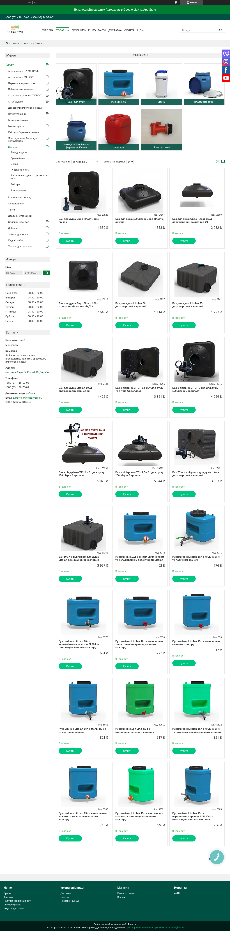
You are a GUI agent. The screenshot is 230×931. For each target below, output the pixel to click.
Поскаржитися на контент (141, 927)
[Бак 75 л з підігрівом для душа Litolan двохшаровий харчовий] (197, 443)
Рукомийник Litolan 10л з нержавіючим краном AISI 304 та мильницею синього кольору (79, 644)
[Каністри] (118, 129)
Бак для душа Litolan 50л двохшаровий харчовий (131, 305)
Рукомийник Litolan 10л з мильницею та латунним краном (196, 558)
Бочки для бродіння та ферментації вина (29, 177)
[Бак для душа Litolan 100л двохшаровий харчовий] (83, 359)
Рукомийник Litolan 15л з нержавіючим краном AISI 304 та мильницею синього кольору (192, 816)
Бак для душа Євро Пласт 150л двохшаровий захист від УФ (192, 220)
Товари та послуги (21, 43)
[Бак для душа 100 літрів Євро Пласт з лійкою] (140, 190)
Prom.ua (132, 924)
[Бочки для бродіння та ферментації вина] (76, 129)
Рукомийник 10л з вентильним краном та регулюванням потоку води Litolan (139, 558)
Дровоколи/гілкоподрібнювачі (25, 107)
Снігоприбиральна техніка (23, 132)
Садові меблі (15, 240)
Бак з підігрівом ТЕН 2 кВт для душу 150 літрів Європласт (81, 474)
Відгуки (121, 897)
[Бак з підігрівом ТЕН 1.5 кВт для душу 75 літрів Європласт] (140, 359)
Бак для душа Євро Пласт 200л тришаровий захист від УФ (78, 305)
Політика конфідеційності (17, 900)
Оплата (129, 30)
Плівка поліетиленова (21, 89)
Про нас (8, 893)
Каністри (15, 184)
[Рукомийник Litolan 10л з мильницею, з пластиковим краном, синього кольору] (140, 612)
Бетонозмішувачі (18, 120)
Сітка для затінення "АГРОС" (25, 95)
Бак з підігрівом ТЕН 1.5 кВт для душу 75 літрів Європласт (139, 389)
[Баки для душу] (76, 84)
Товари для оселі (18, 234)
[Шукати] (221, 30)
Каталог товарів (126, 893)
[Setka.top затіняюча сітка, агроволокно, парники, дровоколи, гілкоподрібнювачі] (14, 29)
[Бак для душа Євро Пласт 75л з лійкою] (83, 190)
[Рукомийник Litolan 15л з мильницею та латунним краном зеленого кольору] (197, 700)
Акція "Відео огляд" (14, 908)
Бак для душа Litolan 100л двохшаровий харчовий (75, 389)
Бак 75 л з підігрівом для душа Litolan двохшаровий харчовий (196, 474)
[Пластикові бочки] (204, 84)
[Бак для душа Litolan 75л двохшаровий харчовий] (197, 274)
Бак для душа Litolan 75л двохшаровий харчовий (188, 305)
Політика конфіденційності (170, 927)
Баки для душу (18, 152)
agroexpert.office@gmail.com (28, 397)
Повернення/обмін (70, 900)
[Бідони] (161, 84)
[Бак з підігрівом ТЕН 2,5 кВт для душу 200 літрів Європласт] (140, 443)
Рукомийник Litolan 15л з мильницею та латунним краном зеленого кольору (196, 730)
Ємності (12, 147)
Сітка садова (15, 101)
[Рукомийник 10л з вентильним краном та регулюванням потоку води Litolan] (140, 528)
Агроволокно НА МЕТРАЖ (23, 71)
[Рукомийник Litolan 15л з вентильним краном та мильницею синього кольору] (83, 784)
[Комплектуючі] (161, 129)
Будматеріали (16, 126)
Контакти (99, 30)
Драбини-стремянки (20, 215)
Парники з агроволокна (21, 83)
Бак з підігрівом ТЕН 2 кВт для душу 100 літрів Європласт (195, 389)
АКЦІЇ (177, 893)
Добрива (13, 228)
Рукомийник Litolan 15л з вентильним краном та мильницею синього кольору (83, 816)
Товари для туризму (20, 246)
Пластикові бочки (19, 169)
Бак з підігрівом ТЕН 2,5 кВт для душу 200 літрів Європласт (139, 474)
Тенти (11, 209)
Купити (70, 240)
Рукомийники (17, 158)
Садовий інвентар (18, 221)
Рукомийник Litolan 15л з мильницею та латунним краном (82, 730)
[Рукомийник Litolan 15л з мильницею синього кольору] (197, 612)
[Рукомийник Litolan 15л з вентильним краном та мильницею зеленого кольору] (140, 784)
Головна (48, 30)
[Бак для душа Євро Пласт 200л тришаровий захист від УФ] (83, 274)
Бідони (14, 164)
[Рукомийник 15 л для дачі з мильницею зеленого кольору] (140, 700)
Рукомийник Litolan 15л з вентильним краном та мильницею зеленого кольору (139, 816)
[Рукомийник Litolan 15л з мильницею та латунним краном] (83, 700)
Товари (61, 30)
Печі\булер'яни (17, 113)
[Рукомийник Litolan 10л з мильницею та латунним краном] (197, 528)
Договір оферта (12, 904)
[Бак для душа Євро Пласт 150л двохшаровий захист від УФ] (197, 190)
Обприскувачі (16, 203)
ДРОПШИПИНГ (81, 30)
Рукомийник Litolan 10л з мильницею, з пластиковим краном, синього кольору (139, 644)
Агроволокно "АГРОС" (21, 77)
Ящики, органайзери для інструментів (22, 139)
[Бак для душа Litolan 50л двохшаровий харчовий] (140, 274)
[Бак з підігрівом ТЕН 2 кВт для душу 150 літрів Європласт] (83, 443)
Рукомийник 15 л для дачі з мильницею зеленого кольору (134, 730)
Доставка (115, 30)
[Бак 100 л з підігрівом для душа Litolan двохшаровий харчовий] (83, 528)
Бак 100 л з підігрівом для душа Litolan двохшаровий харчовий (79, 558)
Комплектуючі (18, 190)
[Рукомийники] (118, 84)
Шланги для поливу (19, 197)
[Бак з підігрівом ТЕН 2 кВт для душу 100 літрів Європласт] (197, 359)
